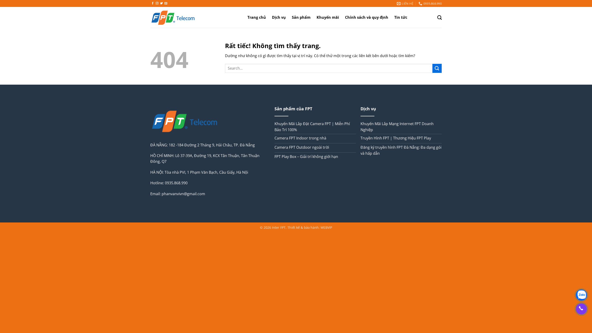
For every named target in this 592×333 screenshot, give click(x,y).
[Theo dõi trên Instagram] (157, 3)
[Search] (439, 17)
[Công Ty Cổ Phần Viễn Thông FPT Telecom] (180, 17)
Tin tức (400, 17)
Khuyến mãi (328, 17)
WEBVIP (326, 227)
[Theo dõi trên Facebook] (152, 3)
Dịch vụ (279, 17)
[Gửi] (437, 68)
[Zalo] (581, 295)
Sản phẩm (301, 17)
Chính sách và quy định (366, 17)
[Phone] (581, 308)
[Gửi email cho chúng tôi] (165, 3)
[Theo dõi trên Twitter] (161, 3)
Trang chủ (256, 17)
